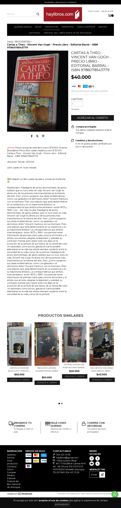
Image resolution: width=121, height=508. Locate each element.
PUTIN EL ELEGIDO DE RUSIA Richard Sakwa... (74, 366)
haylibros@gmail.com (67, 457)
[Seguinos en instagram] (91, 458)
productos (51, 27)
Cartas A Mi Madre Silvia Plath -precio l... (19, 369)
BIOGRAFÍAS (22, 41)
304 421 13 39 (63, 454)
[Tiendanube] (20, 495)
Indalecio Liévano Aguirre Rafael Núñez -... (46, 371)
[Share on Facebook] (31, 136)
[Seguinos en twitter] (97, 463)
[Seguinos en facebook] (97, 458)
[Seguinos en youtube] (91, 463)
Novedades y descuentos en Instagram (60, 2)
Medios (103, 27)
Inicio (38, 27)
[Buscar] (38, 14)
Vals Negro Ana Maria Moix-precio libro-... (101, 369)
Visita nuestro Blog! (67, 460)
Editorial (35, 33)
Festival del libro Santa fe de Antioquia (68, 33)
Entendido (62, 504)
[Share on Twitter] (37, 136)
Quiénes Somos (23, 27)
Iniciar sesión (107, 11)
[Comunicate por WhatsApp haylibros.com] (115, 494)
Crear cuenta (93, 11)
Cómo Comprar (86, 27)
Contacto (67, 27)
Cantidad (77, 99)
